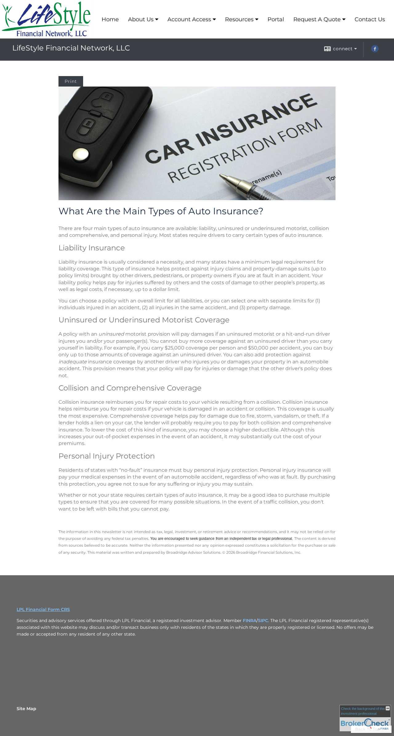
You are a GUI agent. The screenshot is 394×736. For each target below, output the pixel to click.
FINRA (249, 620)
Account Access (189, 19)
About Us (141, 19)
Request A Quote (317, 19)
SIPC (263, 620)
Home (110, 19)
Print (71, 81)
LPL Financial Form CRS (43, 609)
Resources (239, 19)
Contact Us (370, 19)
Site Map (26, 708)
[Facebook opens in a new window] (375, 51)
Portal (275, 19)
